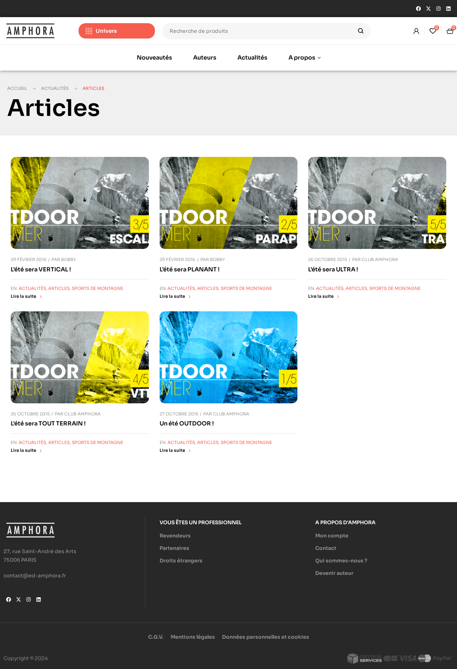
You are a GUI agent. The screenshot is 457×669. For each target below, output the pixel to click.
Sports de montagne (97, 288)
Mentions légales (193, 637)
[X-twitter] (428, 9)
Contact (325, 548)
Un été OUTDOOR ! (187, 423)
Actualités (55, 88)
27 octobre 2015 (179, 414)
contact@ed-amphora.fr (35, 575)
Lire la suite (23, 296)
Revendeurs (175, 535)
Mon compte (331, 535)
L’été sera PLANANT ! (190, 269)
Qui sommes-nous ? (341, 560)
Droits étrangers (181, 560)
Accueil (17, 88)
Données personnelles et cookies (265, 637)
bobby (68, 259)
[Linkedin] (448, 9)
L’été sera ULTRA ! (333, 269)
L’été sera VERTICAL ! (41, 269)
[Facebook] (418, 9)
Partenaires (174, 548)
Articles (59, 288)
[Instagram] (438, 9)
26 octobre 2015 (327, 259)
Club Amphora (380, 259)
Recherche (361, 31)
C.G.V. (156, 637)
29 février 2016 (28, 259)
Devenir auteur (334, 573)
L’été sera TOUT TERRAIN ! (48, 423)
